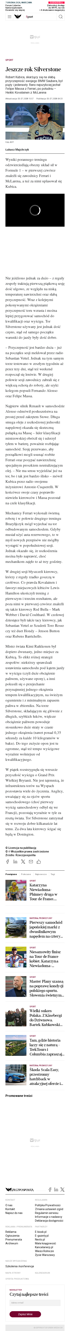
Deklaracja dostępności (49, 1220)
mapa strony (13, 1273)
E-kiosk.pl (40, 1231)
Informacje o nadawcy (48, 1216)
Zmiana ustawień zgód (49, 1209)
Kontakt (10, 1209)
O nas (8, 1205)
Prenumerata (13, 1239)
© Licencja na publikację (21, 847)
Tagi (53, 874)
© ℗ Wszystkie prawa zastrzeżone (27, 851)
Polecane (26, 874)
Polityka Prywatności (47, 1205)
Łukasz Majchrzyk (17, 149)
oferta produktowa (17, 1279)
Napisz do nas (14, 1212)
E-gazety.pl (42, 1235)
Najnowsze (41, 874)
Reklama (10, 1231)
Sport (9, 60)
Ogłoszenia (12, 1235)
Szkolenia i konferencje (19, 1266)
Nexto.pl (40, 1239)
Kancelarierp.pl (44, 1247)
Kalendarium (42, 1273)
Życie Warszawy (45, 1254)
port (29, 17)
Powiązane (11, 874)
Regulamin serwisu (46, 1212)
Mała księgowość (45, 1243)
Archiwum (11, 1243)
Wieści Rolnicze (44, 1251)
